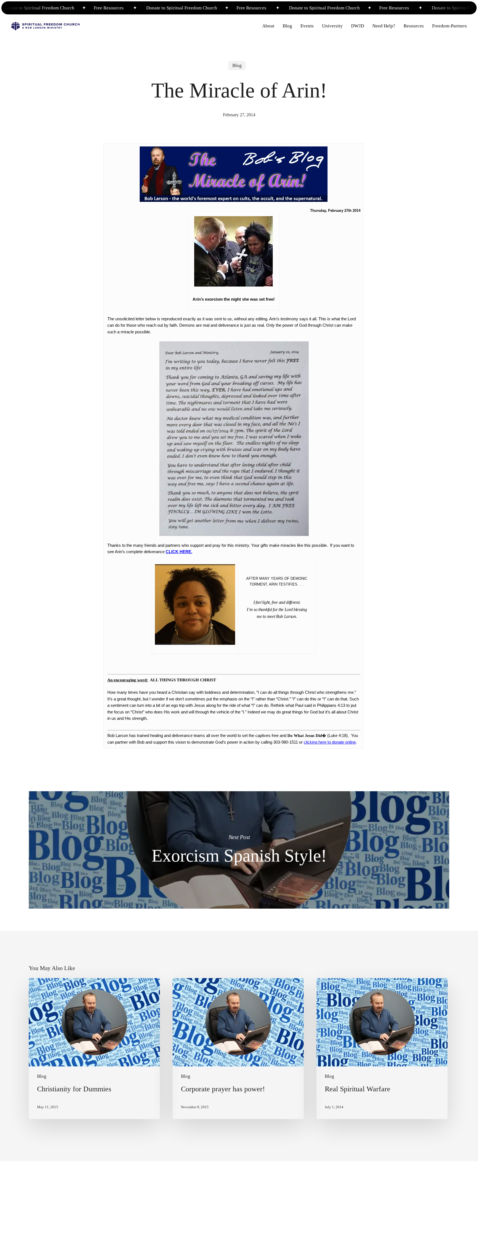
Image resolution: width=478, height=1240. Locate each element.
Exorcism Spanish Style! (239, 850)
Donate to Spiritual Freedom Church (159, 8)
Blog (237, 65)
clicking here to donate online (330, 742)
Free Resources (86, 8)
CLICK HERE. (179, 552)
